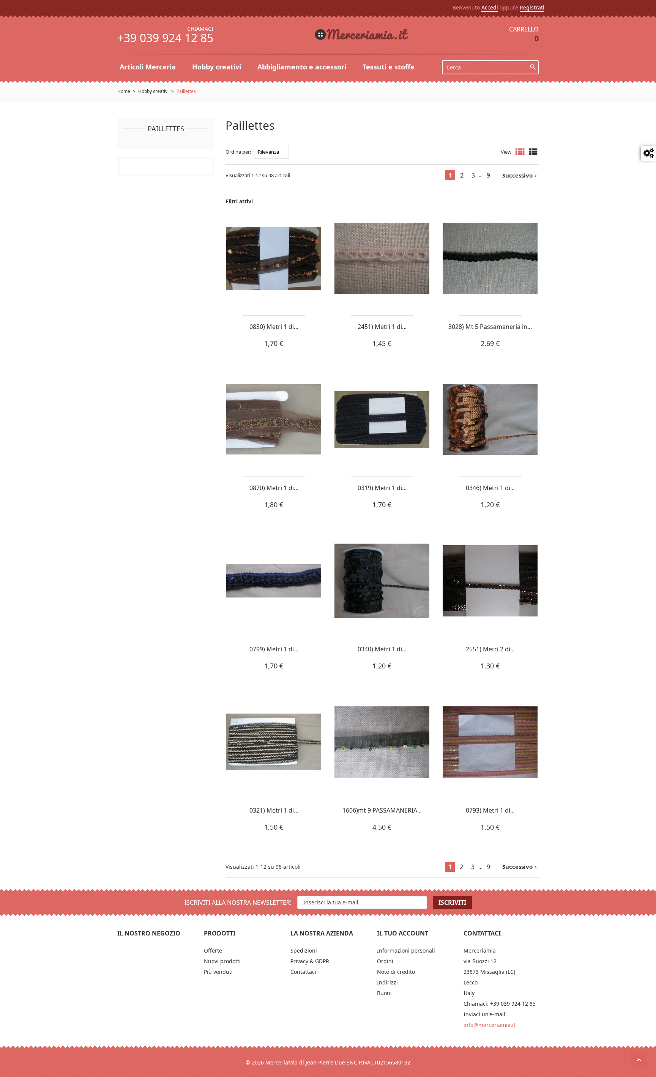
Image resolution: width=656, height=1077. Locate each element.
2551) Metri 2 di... (490, 649)
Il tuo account (402, 933)
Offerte (213, 950)
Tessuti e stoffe (389, 66)
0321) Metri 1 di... (273, 810)
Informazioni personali (406, 950)
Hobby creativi (217, 66)
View (506, 151)
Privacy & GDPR (309, 961)
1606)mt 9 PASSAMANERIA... (382, 810)
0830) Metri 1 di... (273, 326)
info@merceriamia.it (490, 1024)
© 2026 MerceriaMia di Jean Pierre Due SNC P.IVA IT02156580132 (328, 1062)
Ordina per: (238, 151)
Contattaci (303, 971)
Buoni (384, 993)
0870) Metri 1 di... (273, 488)
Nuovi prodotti (222, 961)
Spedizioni (303, 950)
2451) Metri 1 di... (382, 326)
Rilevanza (268, 151)
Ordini (385, 961)
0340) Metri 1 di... (382, 649)
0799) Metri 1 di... (273, 649)
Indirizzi (387, 982)
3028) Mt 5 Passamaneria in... (490, 326)
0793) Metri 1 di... (490, 810)
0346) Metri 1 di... (490, 488)
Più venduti (218, 971)
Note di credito (396, 971)
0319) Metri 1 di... (382, 488)
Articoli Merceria (149, 66)
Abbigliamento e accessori (302, 66)
